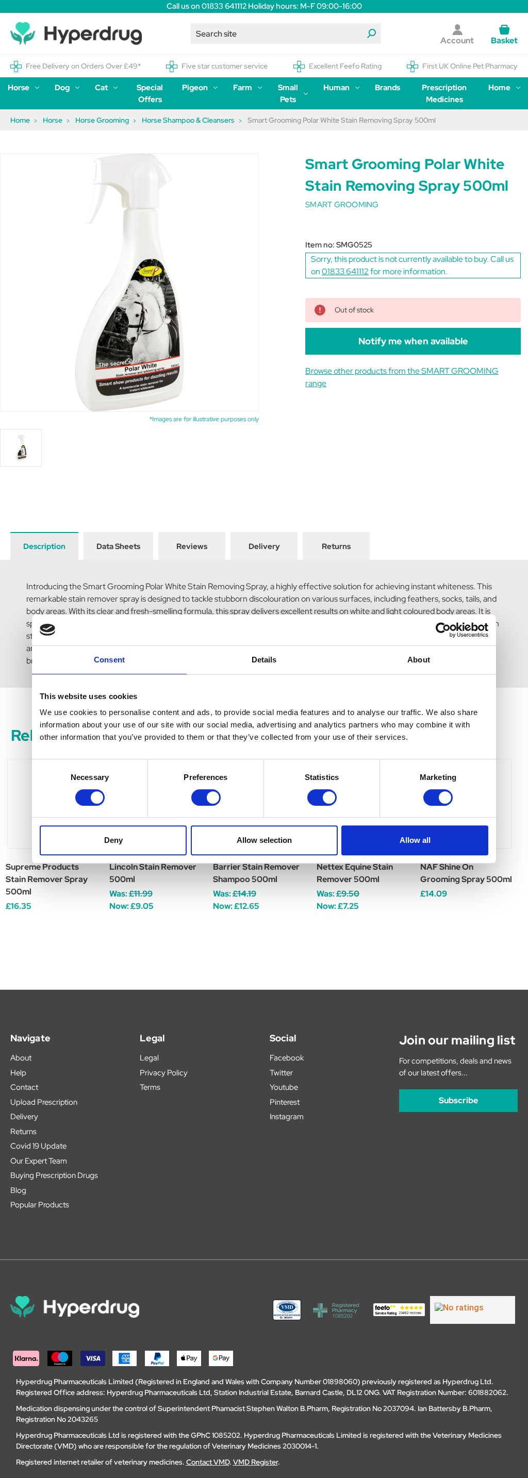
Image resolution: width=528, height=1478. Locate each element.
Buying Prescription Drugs (54, 1175)
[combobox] (286, 33)
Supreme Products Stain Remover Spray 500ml (47, 879)
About (20, 1058)
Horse (18, 87)
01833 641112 (345, 271)
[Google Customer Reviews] (472, 1310)
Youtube (284, 1087)
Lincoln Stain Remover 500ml (152, 873)
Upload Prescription (43, 1102)
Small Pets (288, 93)
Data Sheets (118, 546)
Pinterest (285, 1102)
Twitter (281, 1073)
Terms (150, 1087)
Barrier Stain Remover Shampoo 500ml (256, 873)
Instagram (287, 1116)
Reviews (191, 546)
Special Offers (150, 93)
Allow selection (264, 840)
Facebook (287, 1058)
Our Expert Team (38, 1161)
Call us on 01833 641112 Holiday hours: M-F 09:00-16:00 (264, 6)
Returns (336, 546)
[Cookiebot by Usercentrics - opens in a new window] (443, 630)
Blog (18, 1190)
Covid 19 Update (38, 1146)
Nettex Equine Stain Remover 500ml (355, 873)
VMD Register (255, 1462)
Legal (149, 1058)
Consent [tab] (109, 659)
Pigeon (195, 87)
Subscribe (458, 1100)
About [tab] (418, 659)
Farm (242, 87)
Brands (387, 87)
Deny (113, 840)
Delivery (264, 546)
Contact (24, 1087)
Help (18, 1073)
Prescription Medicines (444, 93)
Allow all (415, 840)
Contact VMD (207, 1462)
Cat (101, 87)
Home (499, 87)
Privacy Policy (164, 1073)
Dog (62, 87)
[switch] (206, 797)
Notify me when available (413, 341)
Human (336, 87)
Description (44, 546)
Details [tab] (264, 659)
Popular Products (39, 1205)
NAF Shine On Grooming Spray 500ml (466, 873)
